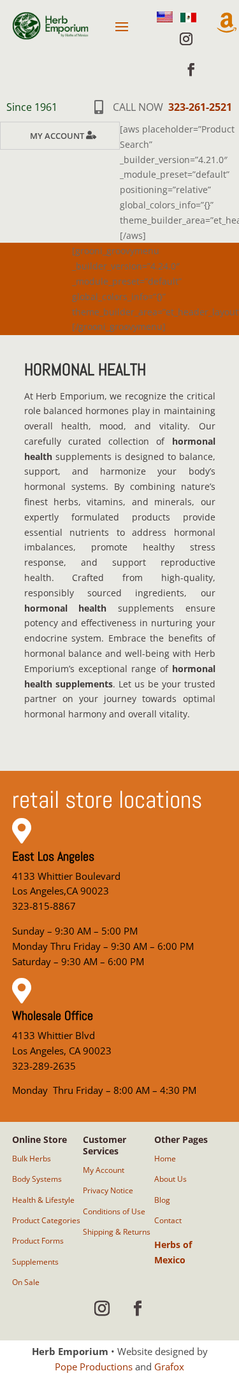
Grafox (169, 1366)
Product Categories (46, 1220)
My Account (57, 135)
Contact (168, 1220)
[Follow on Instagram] (186, 39)
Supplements (35, 1261)
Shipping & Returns (116, 1231)
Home (165, 1158)
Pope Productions (94, 1366)
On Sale (26, 1282)
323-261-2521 (200, 107)
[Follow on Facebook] (191, 69)
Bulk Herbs (31, 1158)
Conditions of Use (114, 1211)
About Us (170, 1178)
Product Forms (38, 1240)
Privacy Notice (108, 1190)
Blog (162, 1200)
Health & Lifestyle (43, 1200)
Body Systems (37, 1178)
